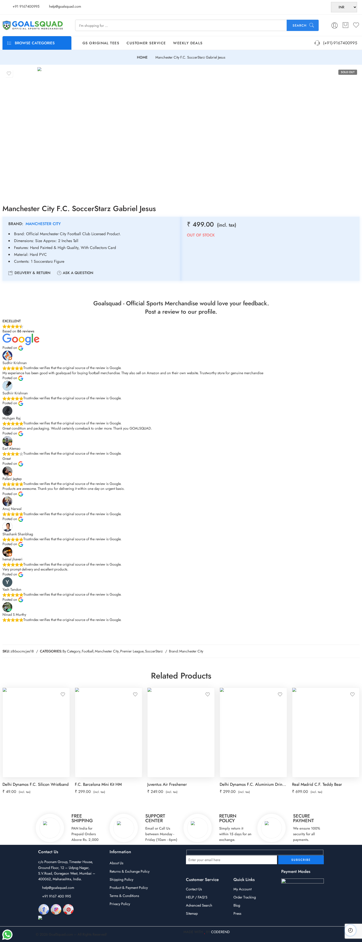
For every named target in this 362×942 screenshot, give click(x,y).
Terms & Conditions (124, 895)
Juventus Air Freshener (167, 784)
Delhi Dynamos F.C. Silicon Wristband (35, 784)
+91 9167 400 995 (56, 896)
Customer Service (146, 43)
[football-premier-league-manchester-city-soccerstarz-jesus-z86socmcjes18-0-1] (85, 131)
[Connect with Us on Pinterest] (68, 908)
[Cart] (345, 25)
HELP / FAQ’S (196, 897)
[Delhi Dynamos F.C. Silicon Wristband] (36, 732)
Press (237, 913)
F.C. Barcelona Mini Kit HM (98, 784)
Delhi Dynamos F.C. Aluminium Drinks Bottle (253, 784)
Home (142, 57)
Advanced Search (199, 905)
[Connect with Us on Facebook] (43, 908)
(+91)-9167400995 (339, 43)
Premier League (132, 651)
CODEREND (220, 931)
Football (87, 651)
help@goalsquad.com (58, 887)
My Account (242, 889)
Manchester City (43, 224)
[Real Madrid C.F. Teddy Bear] (326, 732)
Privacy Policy (120, 903)
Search (300, 25)
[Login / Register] (334, 25)
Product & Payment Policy (129, 887)
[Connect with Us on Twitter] (60, 918)
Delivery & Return (31, 273)
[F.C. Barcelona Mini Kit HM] (108, 732)
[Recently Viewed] (350, 930)
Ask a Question (77, 273)
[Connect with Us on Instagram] (56, 908)
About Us (116, 862)
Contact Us (194, 889)
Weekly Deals (187, 43)
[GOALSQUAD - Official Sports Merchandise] (32, 25)
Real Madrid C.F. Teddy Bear (317, 784)
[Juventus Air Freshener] (181, 732)
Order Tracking (244, 897)
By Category (71, 651)
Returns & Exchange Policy (129, 871)
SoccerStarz (154, 651)
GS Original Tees (100, 43)
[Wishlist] (9, 73)
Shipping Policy (121, 879)
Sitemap (192, 913)
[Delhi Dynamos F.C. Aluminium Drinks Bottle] (253, 732)
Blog (236, 905)
